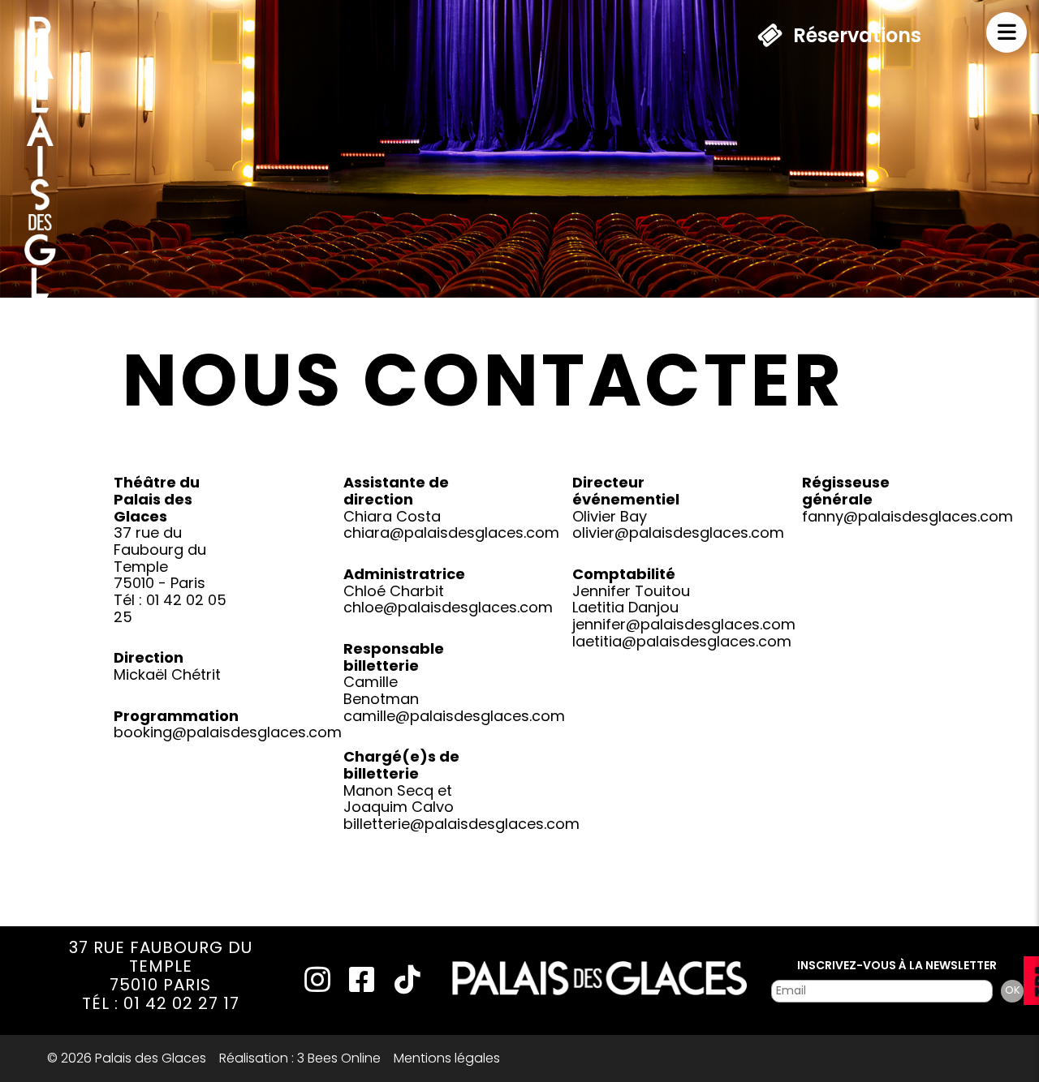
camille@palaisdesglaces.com (454, 716)
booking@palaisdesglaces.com (228, 732)
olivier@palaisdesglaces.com (678, 532)
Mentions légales (447, 1058)
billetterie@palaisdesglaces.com (461, 824)
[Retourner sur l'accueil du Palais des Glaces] (40, 228)
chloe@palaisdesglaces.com (448, 607)
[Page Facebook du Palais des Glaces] (359, 986)
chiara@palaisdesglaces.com (451, 532)
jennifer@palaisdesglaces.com (683, 624)
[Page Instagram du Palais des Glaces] (314, 986)
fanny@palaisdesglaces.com (907, 516)
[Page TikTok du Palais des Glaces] (405, 986)
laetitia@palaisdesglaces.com (681, 641)
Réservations (857, 35)
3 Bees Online (339, 1058)
